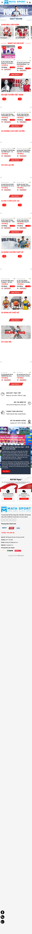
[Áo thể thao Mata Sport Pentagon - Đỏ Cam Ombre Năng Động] (8, 265)
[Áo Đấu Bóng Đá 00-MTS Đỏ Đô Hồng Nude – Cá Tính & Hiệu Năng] (24, 52)
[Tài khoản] (30, 2)
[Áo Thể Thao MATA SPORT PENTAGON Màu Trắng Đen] (24, 265)
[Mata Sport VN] (14, 2)
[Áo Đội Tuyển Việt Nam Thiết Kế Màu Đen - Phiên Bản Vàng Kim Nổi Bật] (8, 104)
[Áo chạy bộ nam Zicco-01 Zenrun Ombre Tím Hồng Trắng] (24, 359)
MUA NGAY (7, 69)
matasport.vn (9, 545)
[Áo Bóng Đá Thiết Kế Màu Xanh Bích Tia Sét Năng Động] (24, 140)
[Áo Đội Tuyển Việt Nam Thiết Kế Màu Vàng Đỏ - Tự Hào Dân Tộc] (24, 104)
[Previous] (2, 57)
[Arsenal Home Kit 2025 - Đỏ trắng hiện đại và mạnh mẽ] (8, 174)
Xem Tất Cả (15, 74)
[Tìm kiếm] (27, 2)
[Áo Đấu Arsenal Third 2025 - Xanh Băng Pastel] (24, 174)
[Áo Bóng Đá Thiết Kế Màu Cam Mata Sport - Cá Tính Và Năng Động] (8, 140)
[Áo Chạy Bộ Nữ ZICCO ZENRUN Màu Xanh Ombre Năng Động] (8, 359)
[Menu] (2, 2)
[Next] (30, 57)
